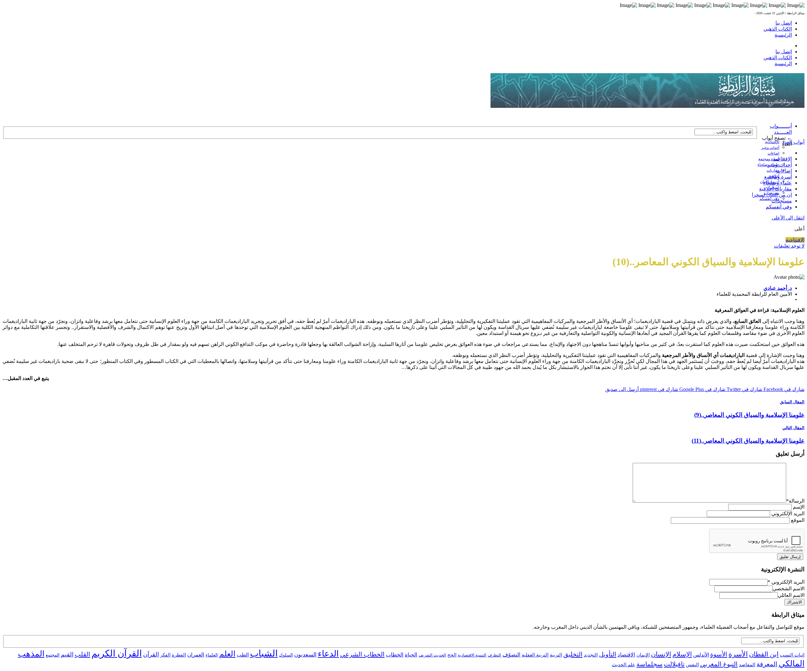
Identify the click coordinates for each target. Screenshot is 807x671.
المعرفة (767, 664)
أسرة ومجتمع (768, 159)
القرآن (151, 654)
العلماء (212, 655)
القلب (82, 654)
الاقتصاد (626, 655)
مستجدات (781, 200)
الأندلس (701, 654)
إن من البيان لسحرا (772, 194)
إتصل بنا (783, 23)
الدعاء (328, 653)
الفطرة (179, 654)
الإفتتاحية (772, 142)
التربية (556, 654)
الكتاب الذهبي (777, 29)
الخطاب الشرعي (362, 654)
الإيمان (643, 654)
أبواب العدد (793, 142)
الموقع (797, 520)
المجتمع (53, 655)
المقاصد (747, 664)
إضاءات (773, 153)
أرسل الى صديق (622, 389)
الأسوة (718, 654)
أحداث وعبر (770, 147)
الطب (243, 654)
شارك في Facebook (783, 389)
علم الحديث (623, 664)
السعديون (305, 654)
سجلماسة (649, 664)
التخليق (573, 654)
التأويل (607, 654)
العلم (227, 654)
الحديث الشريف (432, 655)
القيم (67, 654)
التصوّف (511, 655)
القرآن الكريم (116, 653)
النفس (692, 664)
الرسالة (795, 501)
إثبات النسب (792, 654)
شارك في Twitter (743, 389)
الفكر (165, 654)
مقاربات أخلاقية (775, 188)
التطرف (494, 655)
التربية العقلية (535, 654)
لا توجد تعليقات (789, 245)
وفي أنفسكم (769, 198)
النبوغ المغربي (719, 664)
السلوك (286, 655)
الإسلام (682, 654)
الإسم (798, 507)
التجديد (591, 654)
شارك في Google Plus (701, 389)
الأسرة (738, 654)
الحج (451, 654)
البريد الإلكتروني (787, 513)
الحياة (411, 655)
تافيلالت (674, 664)
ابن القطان (764, 654)
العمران (195, 655)
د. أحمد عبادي (777, 288)
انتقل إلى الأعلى (788, 217)
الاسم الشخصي (788, 588)
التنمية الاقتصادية (472, 655)
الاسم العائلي (791, 595)
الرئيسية (783, 35)
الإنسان (661, 654)
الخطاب (395, 655)
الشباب (264, 653)
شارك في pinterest (658, 389)
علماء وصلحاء (777, 182)
